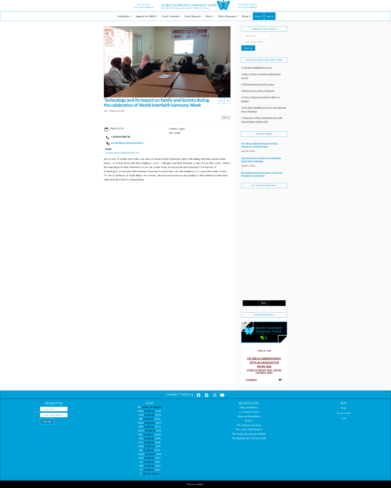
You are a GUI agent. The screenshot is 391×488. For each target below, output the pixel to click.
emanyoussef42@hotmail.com (122, 152)
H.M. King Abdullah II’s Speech (257, 67)
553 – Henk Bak (257, 272)
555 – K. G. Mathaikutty (262, 203)
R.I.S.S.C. (249, 420)
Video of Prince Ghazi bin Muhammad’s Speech (261, 76)
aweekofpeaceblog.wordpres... (127, 142)
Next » (264, 302)
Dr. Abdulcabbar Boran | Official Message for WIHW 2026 (264, 362)
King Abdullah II (249, 407)
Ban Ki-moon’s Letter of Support (258, 90)
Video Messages (264, 315)
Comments (251, 380)
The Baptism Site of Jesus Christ (249, 438)
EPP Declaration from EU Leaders (258, 84)
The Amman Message (249, 425)
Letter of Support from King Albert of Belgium (260, 99)
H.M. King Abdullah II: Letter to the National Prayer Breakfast (263, 109)
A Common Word (249, 411)
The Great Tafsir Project (249, 429)
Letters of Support (264, 185)
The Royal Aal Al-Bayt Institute (249, 433)
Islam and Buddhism (249, 416)
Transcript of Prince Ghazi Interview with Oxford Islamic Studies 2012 (261, 119)
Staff (249, 218)
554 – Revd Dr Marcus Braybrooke (261, 239)
